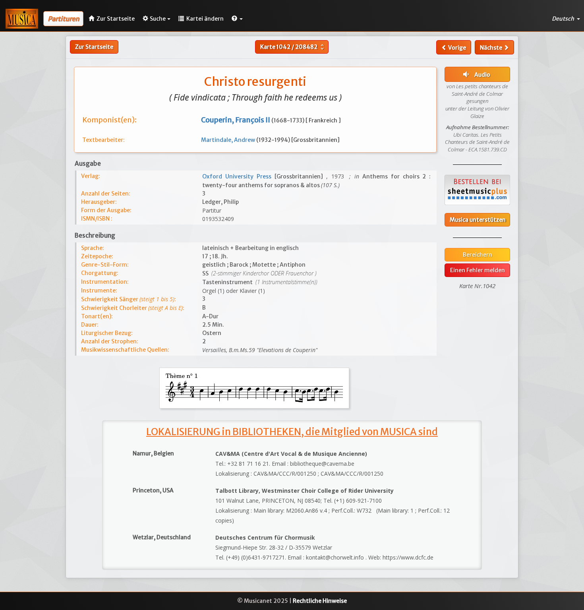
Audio (475, 74)
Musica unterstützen (478, 219)
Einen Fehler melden (477, 270)
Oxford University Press (238, 176)
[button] (237, 19)
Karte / (293, 46)
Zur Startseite (94, 46)
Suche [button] (158, 18)
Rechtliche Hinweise (320, 600)
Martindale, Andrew (228, 139)
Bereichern (477, 254)
